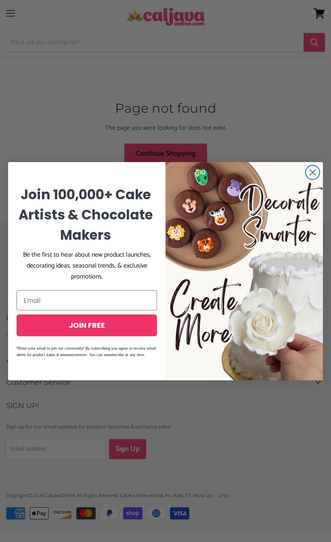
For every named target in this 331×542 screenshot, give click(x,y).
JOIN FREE (87, 325)
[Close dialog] (313, 172)
